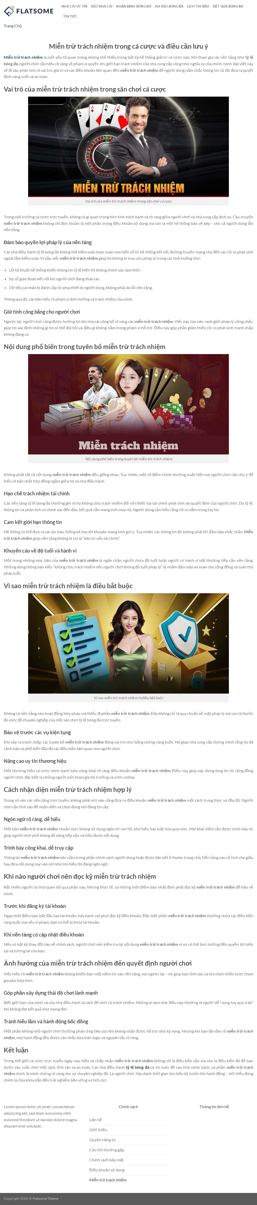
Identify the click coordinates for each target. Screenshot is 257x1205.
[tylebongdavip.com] (29, 11)
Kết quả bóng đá (228, 6)
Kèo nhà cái (102, 6)
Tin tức (70, 16)
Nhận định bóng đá (133, 6)
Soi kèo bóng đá (169, 6)
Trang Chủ (13, 25)
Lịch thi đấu (198, 6)
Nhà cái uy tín (74, 6)
